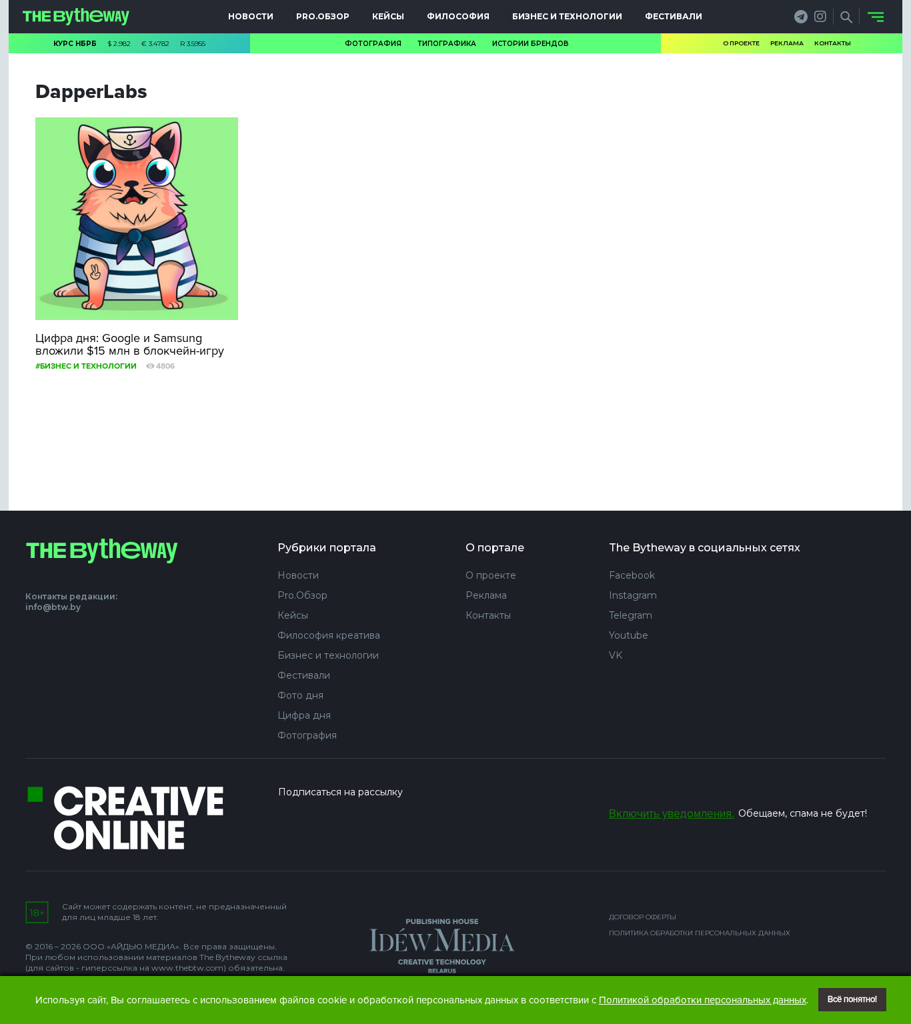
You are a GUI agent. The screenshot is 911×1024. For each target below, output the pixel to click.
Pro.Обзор (322, 16)
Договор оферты (642, 917)
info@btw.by (53, 607)
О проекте (741, 43)
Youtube (628, 635)
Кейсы (388, 16)
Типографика (446, 43)
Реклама (787, 43)
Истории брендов (530, 43)
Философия (458, 16)
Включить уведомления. (671, 814)
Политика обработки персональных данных (699, 933)
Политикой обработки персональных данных (702, 1000)
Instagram (633, 595)
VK (615, 655)
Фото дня (300, 695)
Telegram (630, 615)
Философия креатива (328, 635)
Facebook (632, 575)
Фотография (373, 43)
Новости (250, 16)
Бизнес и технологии (567, 16)
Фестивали (673, 16)
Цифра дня (304, 715)
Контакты (832, 43)
